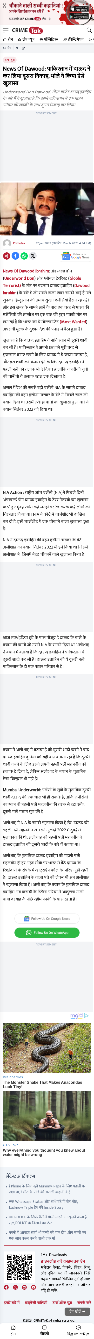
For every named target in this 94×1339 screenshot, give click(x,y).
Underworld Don (19, 278)
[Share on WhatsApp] (24, 256)
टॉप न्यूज (20, 47)
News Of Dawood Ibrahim (26, 271)
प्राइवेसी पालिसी (36, 1303)
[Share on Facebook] (15, 256)
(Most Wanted (73, 322)
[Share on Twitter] (33, 256)
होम (9, 47)
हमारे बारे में (12, 1303)
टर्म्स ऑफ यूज (62, 1303)
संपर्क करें (84, 1303)
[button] (7, 40)
